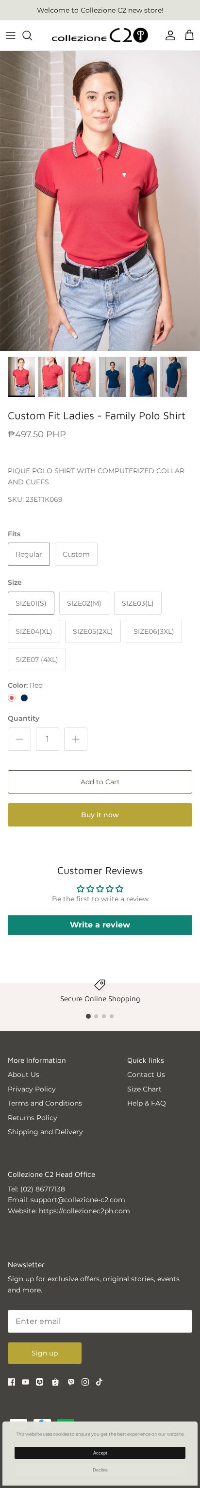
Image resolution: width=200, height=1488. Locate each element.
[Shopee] (55, 1382)
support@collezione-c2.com (78, 1199)
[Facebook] (11, 1382)
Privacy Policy (32, 1089)
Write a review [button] (100, 924)
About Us (23, 1074)
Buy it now (100, 814)
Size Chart (144, 1089)
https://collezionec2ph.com (84, 1211)
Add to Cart (100, 781)
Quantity (23, 718)
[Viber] (71, 1382)
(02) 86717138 (42, 1189)
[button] (88, 1016)
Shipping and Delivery (45, 1131)
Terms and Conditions (45, 1103)
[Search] (32, 35)
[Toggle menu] (10, 35)
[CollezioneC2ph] (100, 35)
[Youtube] (25, 1382)
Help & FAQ (146, 1103)
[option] (100, 201)
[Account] (168, 35)
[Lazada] (39, 1382)
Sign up (45, 1353)
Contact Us (146, 1074)
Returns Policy (32, 1117)
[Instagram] (85, 1382)
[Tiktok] (99, 1382)
